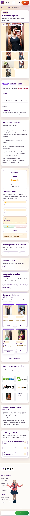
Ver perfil (8, 325)
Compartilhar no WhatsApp (8, 502)
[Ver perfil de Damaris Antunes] (9, 310)
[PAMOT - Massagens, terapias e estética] (21, 387)
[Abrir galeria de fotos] (15, 37)
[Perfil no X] (8, 396)
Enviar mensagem (6, 88)
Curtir (9, 226)
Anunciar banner (5, 485)
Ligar (8, 512)
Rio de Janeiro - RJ (21, 346)
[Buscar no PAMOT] (20, 3)
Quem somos (4, 478)
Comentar (15, 230)
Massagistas (7, 7)
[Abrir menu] (13, 2)
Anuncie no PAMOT (6, 480)
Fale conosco (4, 490)
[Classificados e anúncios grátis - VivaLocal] (21, 379)
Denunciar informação (23, 88)
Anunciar (25, 2)
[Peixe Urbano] (21, 396)
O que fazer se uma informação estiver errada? (13, 453)
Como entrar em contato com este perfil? (14, 442)
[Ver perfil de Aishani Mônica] (21, 335)
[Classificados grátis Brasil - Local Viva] (8, 379)
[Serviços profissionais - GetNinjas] (8, 387)
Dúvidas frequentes (6, 488)
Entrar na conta (5, 497)
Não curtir (21, 226)
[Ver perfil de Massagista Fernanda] (9, 335)
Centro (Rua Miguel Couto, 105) (10, 284)
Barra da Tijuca (19, 320)
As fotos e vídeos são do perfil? (13, 448)
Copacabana (5, 346)
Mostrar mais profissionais (15, 358)
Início (2, 7)
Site (4, 266)
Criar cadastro (4, 499)
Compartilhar (14, 88)
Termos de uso (4, 483)
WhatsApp (22, 512)
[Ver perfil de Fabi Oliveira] (21, 310)
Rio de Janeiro (6, 287)
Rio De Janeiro (23, 284)
